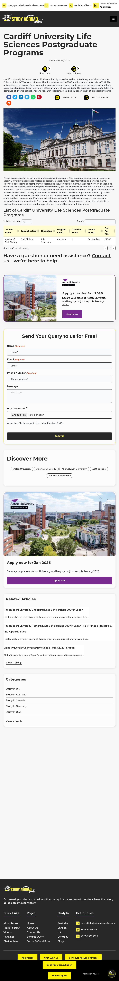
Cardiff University (12, 79)
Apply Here (105, 7)
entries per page (12, 221)
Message (12, 386)
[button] (8, 97)
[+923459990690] (46, 5)
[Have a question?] (96, 5)
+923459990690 (58, 5)
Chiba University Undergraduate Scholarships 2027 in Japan (39, 647)
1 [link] (110, 248)
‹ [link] (105, 248)
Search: (80, 221)
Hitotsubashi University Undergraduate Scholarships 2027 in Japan (43, 609)
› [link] (113, 248)
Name (16, 346)
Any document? (17, 408)
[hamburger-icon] (113, 19)
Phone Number (21, 373)
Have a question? (108, 3)
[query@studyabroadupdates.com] (4, 5)
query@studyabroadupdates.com (26, 5)
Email (15, 359)
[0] (45, 69)
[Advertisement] (59, 741)
